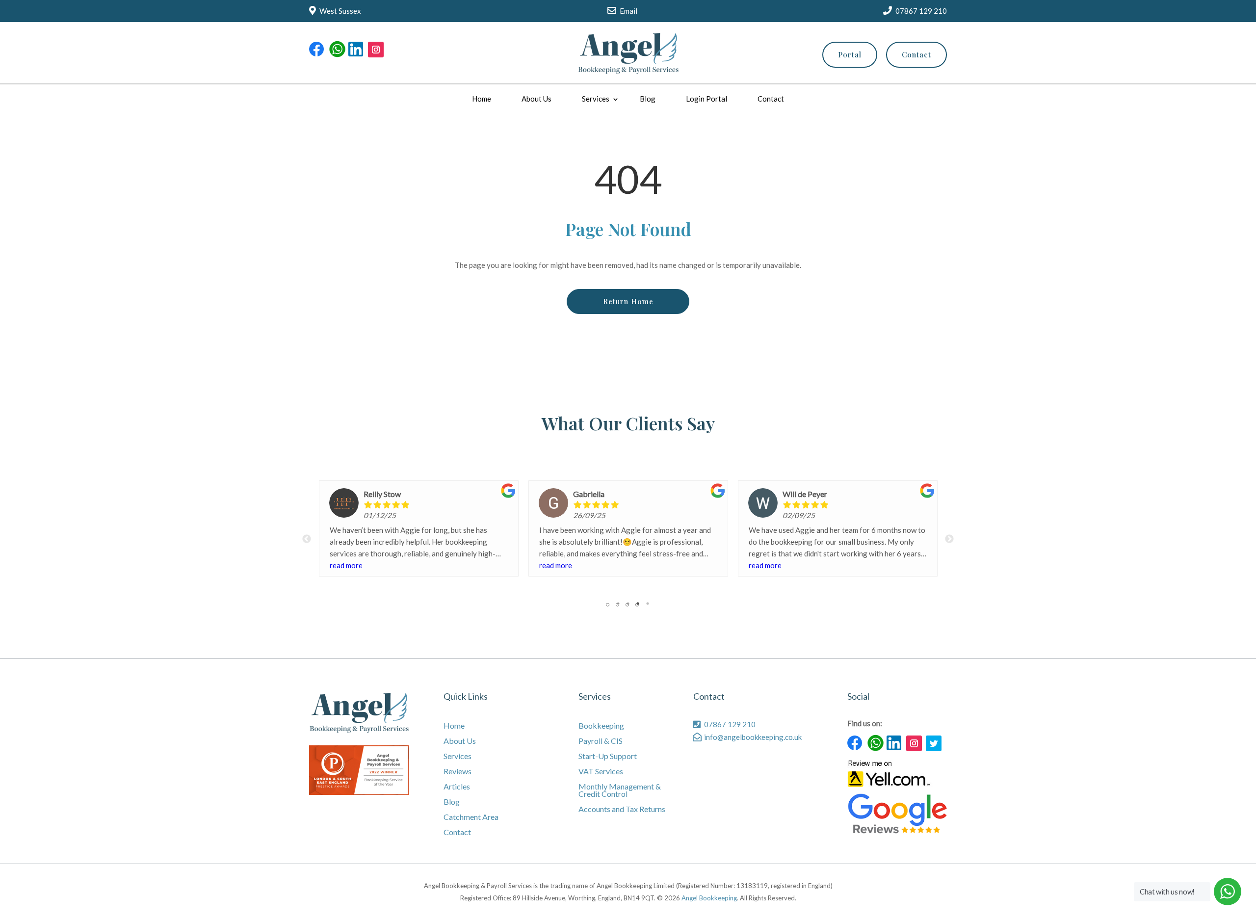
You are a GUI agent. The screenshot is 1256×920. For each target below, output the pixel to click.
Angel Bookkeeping (709, 898)
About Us (536, 98)
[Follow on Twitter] (934, 743)
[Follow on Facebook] (317, 49)
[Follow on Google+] (336, 49)
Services (595, 98)
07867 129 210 (921, 10)
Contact (916, 54)
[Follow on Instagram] (376, 49)
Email (628, 10)
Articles (457, 787)
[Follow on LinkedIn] (356, 49)
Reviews (457, 771)
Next (949, 539)
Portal (850, 54)
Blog (647, 98)
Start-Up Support (607, 756)
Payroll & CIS (600, 741)
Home (481, 98)
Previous (307, 539)
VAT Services (600, 771)
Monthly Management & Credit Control (619, 790)
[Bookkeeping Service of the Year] (359, 792)
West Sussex (340, 10)
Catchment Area (471, 817)
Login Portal (706, 98)
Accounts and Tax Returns (621, 809)
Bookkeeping (601, 726)
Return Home (628, 301)
